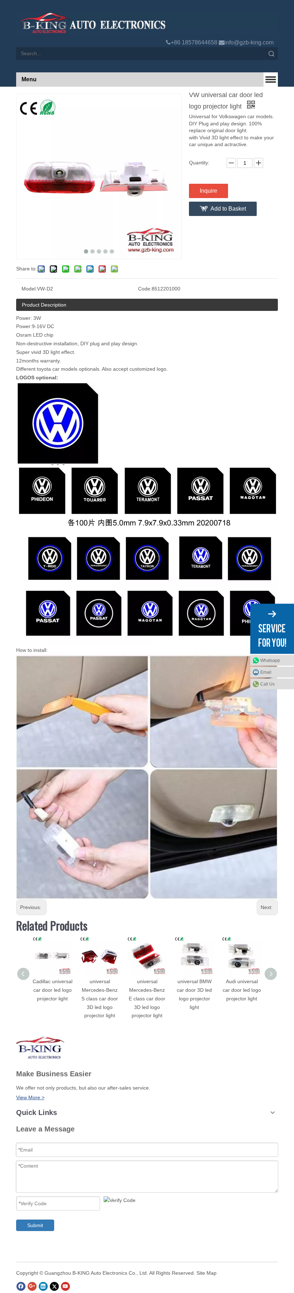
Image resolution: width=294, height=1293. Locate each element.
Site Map (206, 1273)
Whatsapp (270, 660)
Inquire (208, 191)
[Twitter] (54, 1286)
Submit (35, 1225)
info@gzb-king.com (249, 42)
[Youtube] (65, 1286)
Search (271, 53)
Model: (29, 289)
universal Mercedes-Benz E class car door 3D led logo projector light (147, 998)
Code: (145, 289)
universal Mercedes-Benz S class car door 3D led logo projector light (99, 998)
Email (265, 672)
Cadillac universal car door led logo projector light (52, 990)
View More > (30, 1097)
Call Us (267, 684)
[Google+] (32, 1286)
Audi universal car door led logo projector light (242, 990)
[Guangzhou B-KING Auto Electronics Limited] (147, 23)
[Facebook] (20, 1286)
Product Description (44, 305)
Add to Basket (228, 209)
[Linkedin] (43, 1286)
